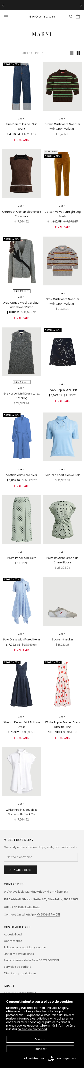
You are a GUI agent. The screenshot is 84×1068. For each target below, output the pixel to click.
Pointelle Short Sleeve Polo (62, 475)
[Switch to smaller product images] (78, 53)
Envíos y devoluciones (19, 954)
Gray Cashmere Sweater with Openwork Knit (62, 301)
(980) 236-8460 (29, 907)
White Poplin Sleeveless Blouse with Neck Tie (21, 812)
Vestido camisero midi (21, 475)
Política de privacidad (32, 1029)
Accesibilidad (13, 934)
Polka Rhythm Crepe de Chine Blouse (62, 560)
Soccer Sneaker (62, 639)
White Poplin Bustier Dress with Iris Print (62, 724)
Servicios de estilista (17, 967)
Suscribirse (20, 870)
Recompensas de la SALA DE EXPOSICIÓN (31, 960)
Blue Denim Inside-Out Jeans (21, 126)
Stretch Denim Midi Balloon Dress (21, 724)
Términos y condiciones (20, 973)
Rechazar (40, 1049)
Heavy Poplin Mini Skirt (62, 390)
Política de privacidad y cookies (25, 947)
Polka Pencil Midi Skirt (21, 558)
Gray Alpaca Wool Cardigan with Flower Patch (21, 305)
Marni (21, 118)
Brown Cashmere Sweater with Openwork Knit (62, 126)
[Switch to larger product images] (71, 53)
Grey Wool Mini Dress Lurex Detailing (22, 396)
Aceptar (40, 1039)
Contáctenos (13, 941)
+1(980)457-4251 (48, 914)
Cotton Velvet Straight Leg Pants (63, 214)
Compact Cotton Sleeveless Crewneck (21, 214)
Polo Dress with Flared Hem (21, 639)
